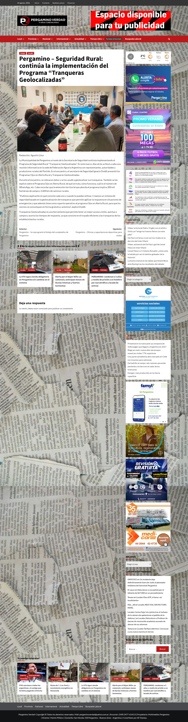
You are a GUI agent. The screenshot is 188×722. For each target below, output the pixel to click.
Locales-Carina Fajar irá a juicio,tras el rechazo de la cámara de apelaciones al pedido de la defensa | (148, 615)
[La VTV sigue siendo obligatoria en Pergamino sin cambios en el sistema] (34, 262)
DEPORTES (134, 220)
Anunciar (71, 3)
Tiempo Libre (105, 39)
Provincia (32, 39)
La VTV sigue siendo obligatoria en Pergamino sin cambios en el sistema (34, 279)
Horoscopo (166, 215)
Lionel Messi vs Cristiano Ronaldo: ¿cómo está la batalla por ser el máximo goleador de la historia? (148, 254)
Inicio (37, 3)
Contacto (45, 3)
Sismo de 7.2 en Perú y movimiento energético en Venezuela (61, 688)
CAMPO (132, 335)
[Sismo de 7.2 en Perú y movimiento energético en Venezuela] (63, 672)
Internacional (62, 39)
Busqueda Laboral (133, 39)
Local (19, 39)
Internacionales (34, 675)
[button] (169, 39)
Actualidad (79, 39)
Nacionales (68, 270)
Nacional (46, 39)
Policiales (104, 270)
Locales (30, 53)
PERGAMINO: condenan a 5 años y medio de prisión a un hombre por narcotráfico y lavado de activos (106, 281)
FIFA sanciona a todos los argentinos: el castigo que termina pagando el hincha (30, 688)
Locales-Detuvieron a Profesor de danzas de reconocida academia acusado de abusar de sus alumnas (148, 621)
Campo (22, 53)
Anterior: (43, 232)
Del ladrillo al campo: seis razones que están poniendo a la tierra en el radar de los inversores (147, 366)
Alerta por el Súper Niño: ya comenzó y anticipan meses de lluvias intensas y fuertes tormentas (70, 281)
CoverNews (128, 718)
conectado (43, 308)
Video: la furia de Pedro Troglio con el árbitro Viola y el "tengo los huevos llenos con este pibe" (147, 231)
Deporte (23, 675)
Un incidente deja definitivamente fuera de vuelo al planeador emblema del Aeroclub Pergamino (146, 582)
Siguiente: (99, 232)
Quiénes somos (58, 3)
